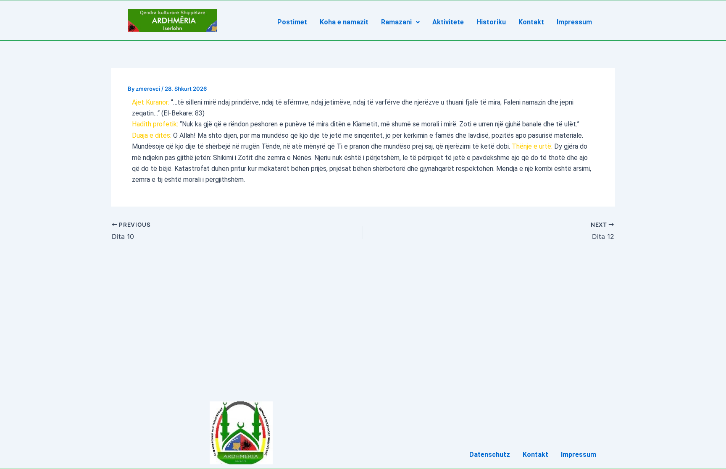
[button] (400, 22)
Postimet (292, 22)
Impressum (574, 22)
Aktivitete (448, 22)
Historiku (491, 22)
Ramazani (396, 22)
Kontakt (531, 22)
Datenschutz (489, 455)
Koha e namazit (344, 22)
